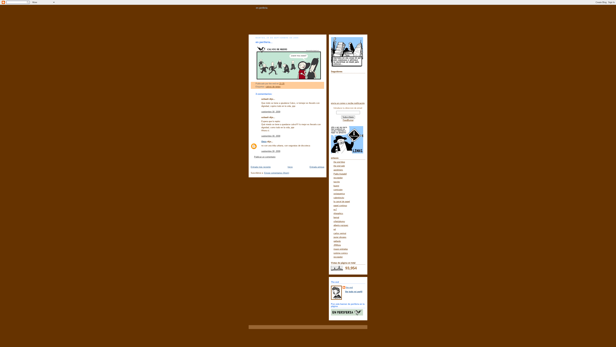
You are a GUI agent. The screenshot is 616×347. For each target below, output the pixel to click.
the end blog (339, 162)
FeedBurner (348, 120)
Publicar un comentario (264, 157)
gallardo (337, 241)
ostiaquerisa (339, 194)
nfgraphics (338, 213)
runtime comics (341, 253)
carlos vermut (340, 233)
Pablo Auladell (340, 174)
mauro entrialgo (341, 249)
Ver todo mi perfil (353, 292)
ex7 (335, 210)
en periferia (261, 7)
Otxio (264, 142)
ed (335, 229)
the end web (339, 166)
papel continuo (340, 206)
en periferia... (264, 42)
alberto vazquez (341, 225)
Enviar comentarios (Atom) (276, 173)
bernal (336, 217)
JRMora (337, 245)
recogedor (338, 178)
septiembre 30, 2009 (270, 112)
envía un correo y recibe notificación (348, 103)
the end (349, 287)
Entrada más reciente (261, 167)
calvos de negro (273, 87)
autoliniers (338, 170)
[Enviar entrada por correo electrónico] (285, 84)
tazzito (337, 182)
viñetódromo (339, 221)
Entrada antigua (317, 167)
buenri (336, 186)
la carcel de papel (342, 201)
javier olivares (340, 237)
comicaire (338, 190)
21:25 (281, 84)
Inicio (290, 167)
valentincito (339, 198)
